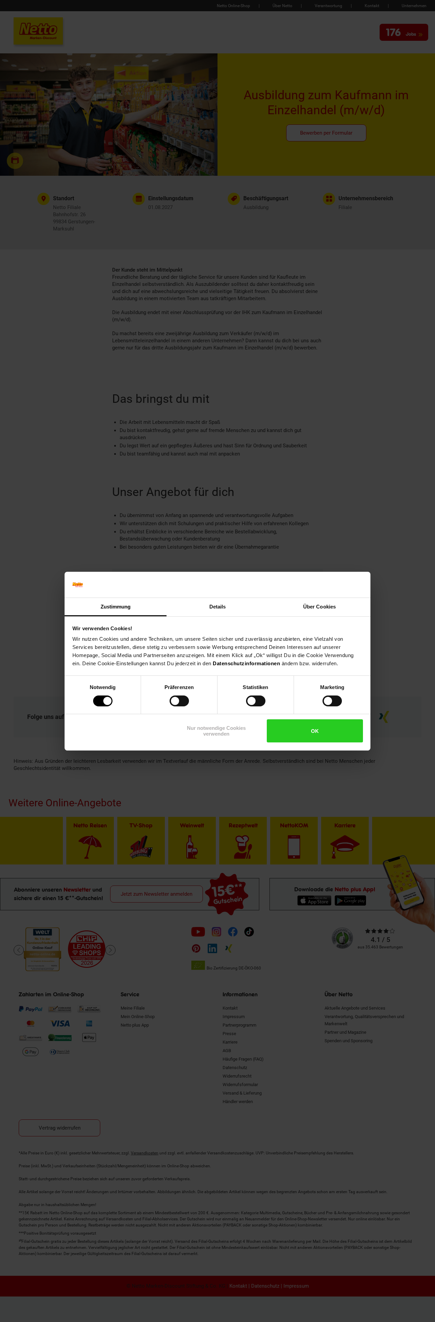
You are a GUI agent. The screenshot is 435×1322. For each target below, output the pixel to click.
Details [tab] (217, 607)
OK (315, 731)
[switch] (179, 701)
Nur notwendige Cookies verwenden (216, 731)
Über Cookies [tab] (319, 607)
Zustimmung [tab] (116, 607)
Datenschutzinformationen (246, 663)
